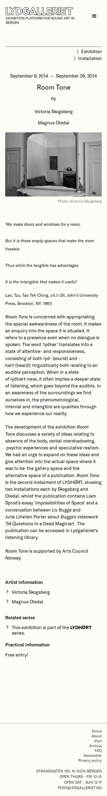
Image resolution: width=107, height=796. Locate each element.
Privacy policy (90, 760)
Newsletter (92, 755)
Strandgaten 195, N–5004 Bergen (69, 771)
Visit (98, 740)
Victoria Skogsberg (54, 111)
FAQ (98, 750)
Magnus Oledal (53, 122)
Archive (95, 745)
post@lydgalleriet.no (80, 787)
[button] (94, 16)
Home (97, 731)
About (96, 736)
